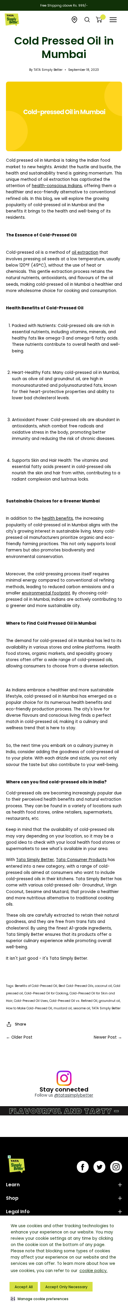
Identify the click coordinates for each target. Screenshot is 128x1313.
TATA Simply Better (106, 1008)
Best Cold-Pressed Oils (76, 986)
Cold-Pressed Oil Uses (31, 1001)
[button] (40, 1298)
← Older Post (19, 1037)
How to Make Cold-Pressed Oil (29, 1008)
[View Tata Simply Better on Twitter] (99, 1167)
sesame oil (81, 1008)
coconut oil (103, 986)
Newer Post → (108, 1037)
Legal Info (18, 1211)
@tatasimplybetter (73, 1095)
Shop (12, 1198)
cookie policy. (93, 1271)
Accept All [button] (24, 1286)
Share (20, 1024)
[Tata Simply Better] (11, 19)
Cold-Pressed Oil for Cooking (46, 993)
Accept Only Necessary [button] (66, 1286)
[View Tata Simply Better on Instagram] (116, 1167)
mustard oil (63, 1008)
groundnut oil (109, 1001)
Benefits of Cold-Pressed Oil (36, 986)
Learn (13, 1184)
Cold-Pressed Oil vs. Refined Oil (73, 1001)
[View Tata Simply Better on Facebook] (83, 1167)
